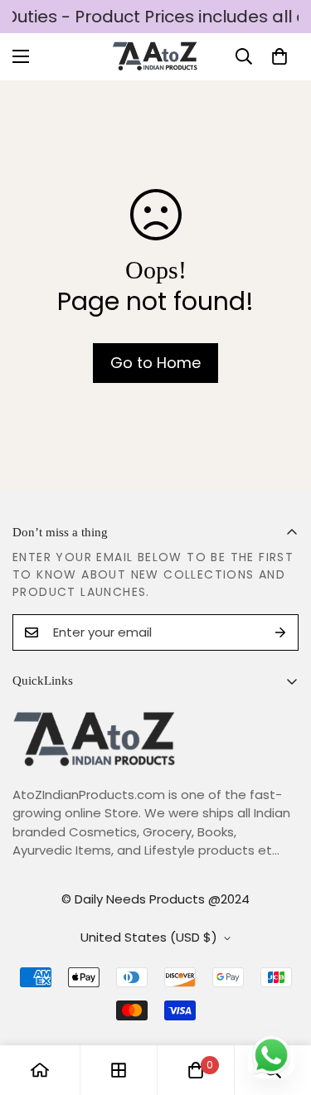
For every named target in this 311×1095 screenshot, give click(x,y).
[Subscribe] (280, 632)
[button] (279, 56)
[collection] (118, 1070)
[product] (40, 1070)
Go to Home (155, 362)
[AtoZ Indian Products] (155, 56)
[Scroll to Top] (281, 1007)
